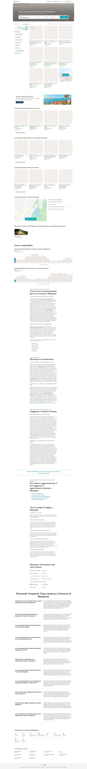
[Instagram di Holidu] (41, 765)
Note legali (38, 767)
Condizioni (42, 767)
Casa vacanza (16, 24)
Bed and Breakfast (19, 34)
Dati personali (47, 767)
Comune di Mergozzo (26, 24)
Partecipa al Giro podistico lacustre (38, 499)
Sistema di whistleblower (63, 767)
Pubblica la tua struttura (57, 1)
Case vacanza (18, 37)
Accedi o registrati (20, 102)
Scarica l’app (50, 1)
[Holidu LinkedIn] (43, 765)
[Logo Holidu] (19, 2)
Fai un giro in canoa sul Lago (37, 493)
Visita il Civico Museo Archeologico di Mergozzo (41, 496)
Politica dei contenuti (54, 767)
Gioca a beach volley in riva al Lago (38, 494)
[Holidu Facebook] (45, 765)
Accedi (64, 1)
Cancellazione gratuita (20, 50)
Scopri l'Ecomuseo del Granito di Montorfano (40, 498)
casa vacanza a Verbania (45, 321)
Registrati (68, 1)
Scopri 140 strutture (30, 218)
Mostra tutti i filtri (17, 53)
